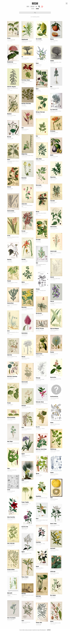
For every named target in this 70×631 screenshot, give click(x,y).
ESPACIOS (32, 8)
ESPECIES (37, 8)
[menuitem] (32, 9)
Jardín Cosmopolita (24, 42)
